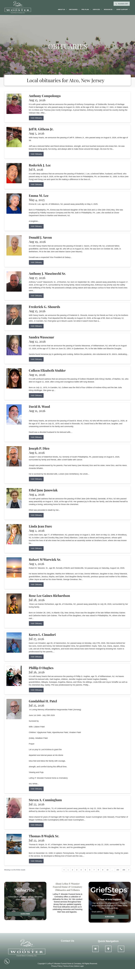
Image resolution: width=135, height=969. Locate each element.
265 (118, 870)
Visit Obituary (36, 118)
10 (107, 870)
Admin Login (79, 966)
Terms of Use (68, 966)
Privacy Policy (56, 966)
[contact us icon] (121, 949)
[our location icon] (108, 949)
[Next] (129, 870)
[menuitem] (62, 9)
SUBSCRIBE (25, 914)
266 (124, 870)
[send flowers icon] (95, 949)
